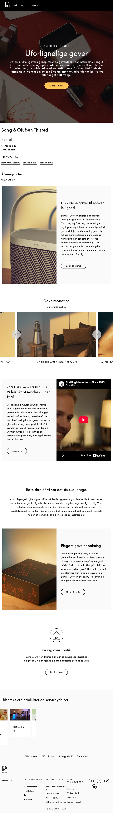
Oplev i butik (59, 86)
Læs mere (19, 451)
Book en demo (46, 162)
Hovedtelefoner (35, 786)
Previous (16, 334)
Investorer (78, 797)
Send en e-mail (30, 162)
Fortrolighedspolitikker (56, 787)
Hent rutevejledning (10, 162)
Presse (78, 789)
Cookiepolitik (56, 793)
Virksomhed (78, 793)
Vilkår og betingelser (56, 802)
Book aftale (59, 673)
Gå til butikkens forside (27, 5)
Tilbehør (35, 799)
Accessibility (56, 797)
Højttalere (35, 791)
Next (96, 334)
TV (35, 795)
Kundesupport (78, 802)
